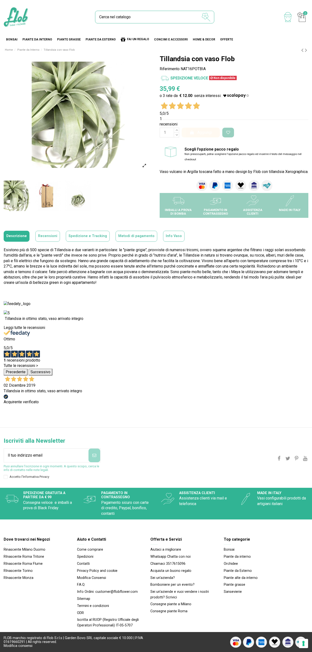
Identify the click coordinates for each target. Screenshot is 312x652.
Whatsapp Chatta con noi (170, 557)
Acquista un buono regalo (170, 571)
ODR (80, 613)
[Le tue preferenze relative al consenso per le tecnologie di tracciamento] (303, 643)
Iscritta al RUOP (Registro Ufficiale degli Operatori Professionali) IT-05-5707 (108, 622)
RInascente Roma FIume (23, 564)
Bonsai (229, 549)
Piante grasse (234, 585)
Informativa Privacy (36, 477)
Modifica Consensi (91, 578)
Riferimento (170, 69)
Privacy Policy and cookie (97, 571)
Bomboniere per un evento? (172, 585)
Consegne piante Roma (168, 611)
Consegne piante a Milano (170, 604)
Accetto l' (29, 477)
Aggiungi (204, 132)
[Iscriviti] (94, 455)
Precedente (16, 372)
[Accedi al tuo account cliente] (288, 17)
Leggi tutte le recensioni (24, 327)
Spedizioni (85, 557)
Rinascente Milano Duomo (24, 549)
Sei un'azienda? (162, 578)
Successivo (40, 372)
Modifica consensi (18, 646)
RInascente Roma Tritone (24, 557)
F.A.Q (81, 585)
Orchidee (231, 564)
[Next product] (306, 50)
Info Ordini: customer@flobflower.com (107, 592)
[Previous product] (303, 50)
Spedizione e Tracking (87, 236)
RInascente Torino (18, 571)
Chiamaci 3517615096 (167, 564)
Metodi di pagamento (136, 236)
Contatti (83, 564)
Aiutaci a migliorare (165, 549)
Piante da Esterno (238, 571)
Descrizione (16, 236)
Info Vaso (174, 236)
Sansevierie (233, 592)
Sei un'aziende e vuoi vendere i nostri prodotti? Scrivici (179, 594)
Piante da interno (237, 557)
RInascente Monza (18, 578)
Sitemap (83, 599)
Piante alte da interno (241, 578)
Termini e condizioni (93, 606)
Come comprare (90, 549)
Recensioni (47, 236)
